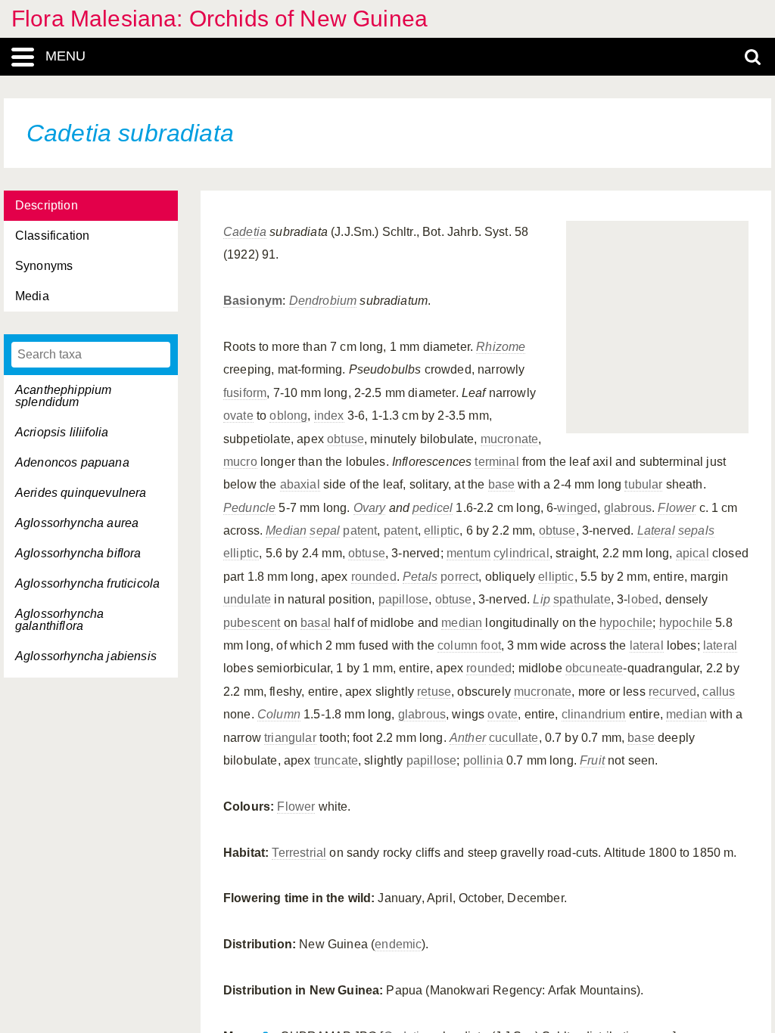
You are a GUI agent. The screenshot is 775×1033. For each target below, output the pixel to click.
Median (286, 530)
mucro (240, 461)
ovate (238, 415)
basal (315, 622)
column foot (469, 645)
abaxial (300, 484)
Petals (420, 576)
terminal (496, 461)
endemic (398, 944)
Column (278, 714)
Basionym (252, 300)
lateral (647, 645)
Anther (468, 737)
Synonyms (44, 265)
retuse (434, 691)
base (501, 484)
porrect (459, 576)
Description (46, 205)
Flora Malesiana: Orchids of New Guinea (219, 18)
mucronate (509, 439)
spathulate (582, 599)
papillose (403, 599)
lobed (642, 599)
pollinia (483, 760)
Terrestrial (299, 852)
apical (692, 553)
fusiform (244, 392)
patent (360, 530)
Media (32, 296)
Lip (541, 599)
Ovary (369, 507)
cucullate (513, 737)
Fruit (592, 760)
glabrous (628, 507)
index (329, 415)
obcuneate (594, 668)
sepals (696, 530)
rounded (374, 576)
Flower (677, 507)
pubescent (251, 622)
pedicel (432, 507)
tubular (643, 484)
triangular (290, 737)
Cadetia (244, 231)
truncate (336, 760)
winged (577, 507)
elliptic (441, 530)
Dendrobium (323, 300)
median (461, 622)
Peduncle (249, 507)
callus (718, 691)
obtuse (345, 439)
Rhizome (500, 346)
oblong (288, 415)
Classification (52, 235)
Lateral (656, 530)
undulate (247, 599)
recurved (672, 691)
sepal (325, 530)
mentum (468, 553)
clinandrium (594, 714)
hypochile (625, 622)
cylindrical (521, 553)
